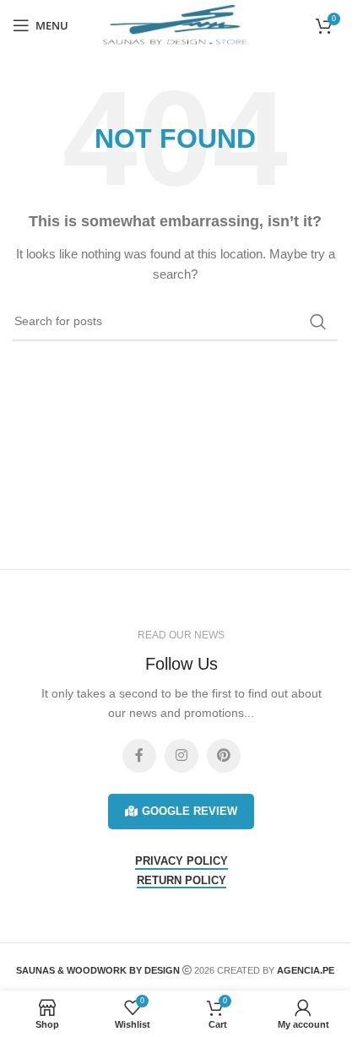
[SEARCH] (318, 321)
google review (189, 811)
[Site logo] (175, 24)
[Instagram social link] (181, 756)
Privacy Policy (181, 861)
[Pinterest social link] (224, 756)
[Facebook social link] (139, 756)
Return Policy (181, 880)
